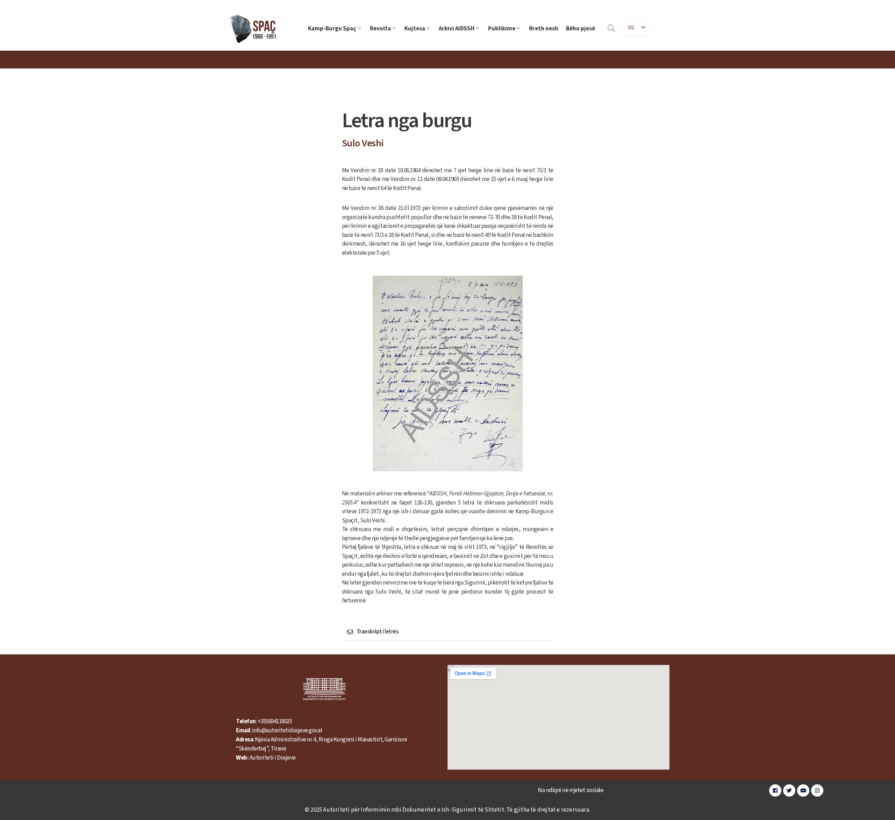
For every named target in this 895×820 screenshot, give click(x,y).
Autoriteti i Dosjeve (273, 758)
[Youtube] (803, 790)
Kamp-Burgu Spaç (332, 28)
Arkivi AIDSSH (456, 28)
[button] (447, 632)
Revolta (380, 28)
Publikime (501, 28)
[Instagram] (817, 790)
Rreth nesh (543, 28)
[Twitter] (789, 790)
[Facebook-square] (775, 790)
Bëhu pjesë (580, 28)
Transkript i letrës (378, 631)
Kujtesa (414, 28)
